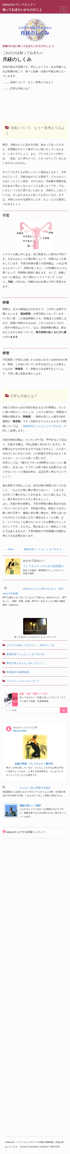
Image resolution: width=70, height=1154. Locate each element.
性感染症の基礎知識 (17, 672)
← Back (9, 549)
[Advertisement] (18, 99)
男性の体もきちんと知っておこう (24, 663)
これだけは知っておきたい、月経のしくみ (30, 645)
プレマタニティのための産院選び (43, 566)
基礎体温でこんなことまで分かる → (44, 549)
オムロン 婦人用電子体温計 (35, 787)
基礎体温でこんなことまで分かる (42, 426)
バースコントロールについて (22, 681)
